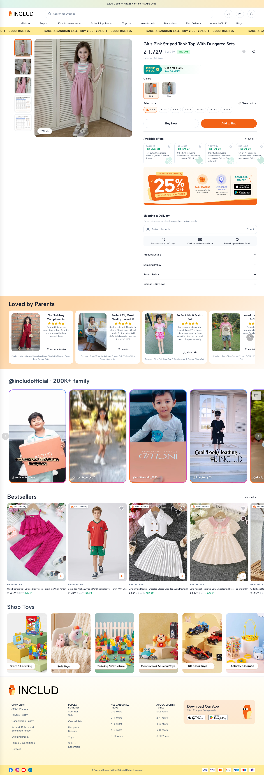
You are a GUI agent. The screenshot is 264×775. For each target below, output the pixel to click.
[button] (172, 69)
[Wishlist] (228, 14)
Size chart (247, 103)
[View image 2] (23, 66)
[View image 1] (23, 47)
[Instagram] (17, 770)
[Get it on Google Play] (218, 717)
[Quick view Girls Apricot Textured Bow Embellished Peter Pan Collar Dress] (243, 576)
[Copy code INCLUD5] (261, 146)
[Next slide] (250, 337)
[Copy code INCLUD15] (200, 146)
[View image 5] (23, 122)
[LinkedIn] (30, 770)
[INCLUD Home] (21, 13)
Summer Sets (73, 713)
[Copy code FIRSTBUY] (230, 146)
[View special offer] (200, 186)
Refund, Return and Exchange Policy (22, 729)
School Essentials (74, 745)
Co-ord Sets (75, 721)
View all (249, 138)
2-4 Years (116, 717)
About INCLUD (19, 708)
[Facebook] (11, 770)
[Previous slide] (14, 337)
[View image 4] (23, 104)
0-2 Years (116, 711)
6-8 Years (116, 729)
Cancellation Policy (22, 720)
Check (250, 229)
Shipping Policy (20, 736)
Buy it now (171, 123)
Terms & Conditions (23, 742)
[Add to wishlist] (243, 51)
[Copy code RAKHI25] (169, 146)
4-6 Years (116, 723)
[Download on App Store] (196, 717)
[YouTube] (24, 770)
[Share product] (253, 51)
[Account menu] (251, 14)
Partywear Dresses (74, 729)
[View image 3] (23, 85)
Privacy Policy (19, 714)
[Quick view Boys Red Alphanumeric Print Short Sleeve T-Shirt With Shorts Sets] (121, 576)
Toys (71, 737)
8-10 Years (117, 736)
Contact (16, 749)
